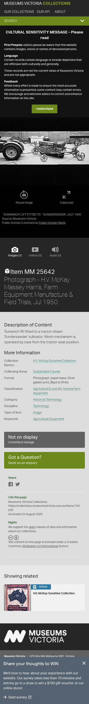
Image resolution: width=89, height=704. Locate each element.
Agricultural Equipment (48, 419)
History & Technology (47, 399)
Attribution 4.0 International (40, 546)
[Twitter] (17, 485)
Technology (41, 406)
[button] (44, 21)
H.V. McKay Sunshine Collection (54, 360)
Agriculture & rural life (47, 388)
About (60, 12)
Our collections (19, 12)
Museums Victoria (37, 4)
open (32, 527)
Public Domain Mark (52, 223)
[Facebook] (10, 485)
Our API (43, 12)
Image (37, 412)
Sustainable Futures (46, 371)
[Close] (84, 663)
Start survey (17, 697)
